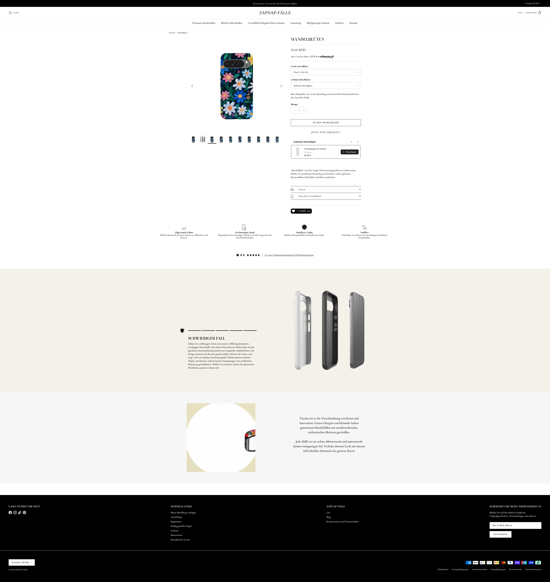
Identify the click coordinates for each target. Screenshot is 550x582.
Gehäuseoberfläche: (301, 79)
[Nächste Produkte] (358, 142)
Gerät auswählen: (299, 66)
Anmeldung (176, 517)
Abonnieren (500, 534)
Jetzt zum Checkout (326, 132)
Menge (294, 104)
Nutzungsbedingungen (460, 569)
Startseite (172, 33)
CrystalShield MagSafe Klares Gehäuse (266, 23)
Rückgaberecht (443, 569)
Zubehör (339, 23)
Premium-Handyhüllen (203, 23)
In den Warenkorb (326, 122)
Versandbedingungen (498, 569)
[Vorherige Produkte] (351, 142)
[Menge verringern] (293, 110)
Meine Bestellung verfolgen (183, 512)
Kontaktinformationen (533, 569)
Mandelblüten (183, 33)
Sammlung (295, 23)
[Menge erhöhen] (304, 110)
